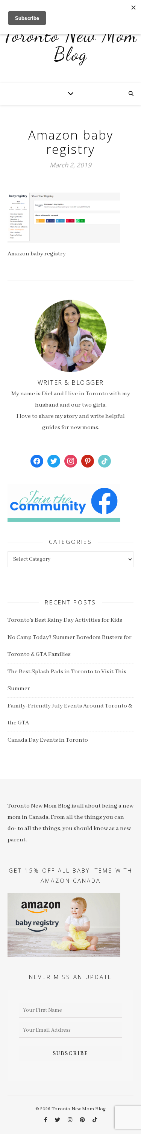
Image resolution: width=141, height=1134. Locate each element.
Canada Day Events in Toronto (48, 740)
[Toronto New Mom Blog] (70, 49)
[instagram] (70, 1120)
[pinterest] (83, 1120)
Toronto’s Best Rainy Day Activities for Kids (65, 620)
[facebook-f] (46, 1120)
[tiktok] (94, 1120)
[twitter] (58, 1120)
